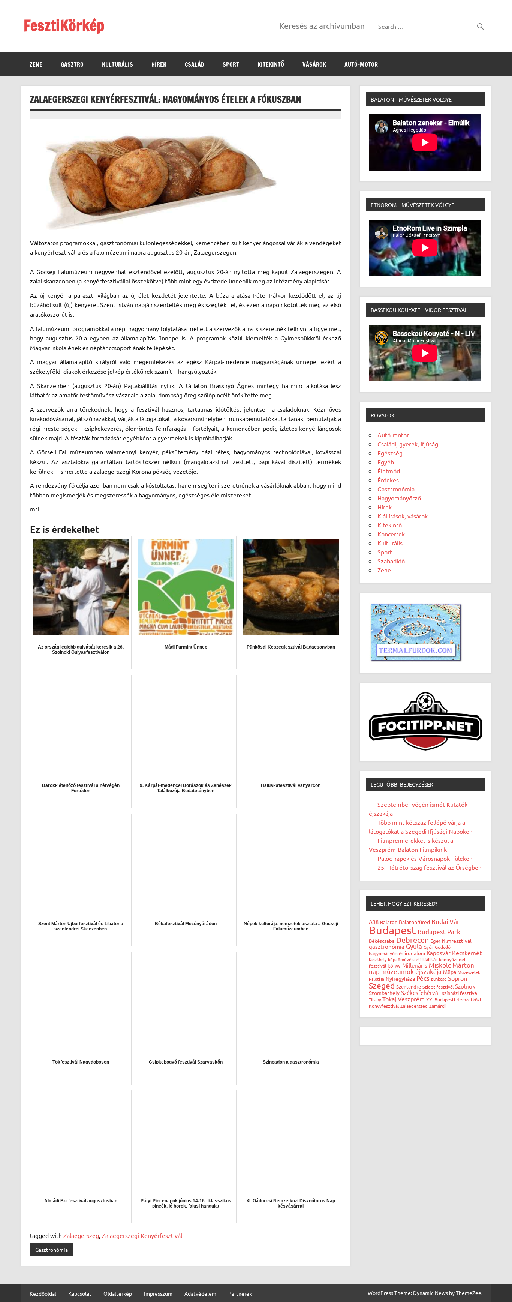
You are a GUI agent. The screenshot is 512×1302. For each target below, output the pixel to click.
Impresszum (158, 1293)
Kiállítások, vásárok (402, 516)
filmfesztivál (457, 940)
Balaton (388, 922)
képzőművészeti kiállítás (412, 959)
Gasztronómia (51, 1249)
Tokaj (389, 998)
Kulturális (117, 64)
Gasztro (72, 64)
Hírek (158, 64)
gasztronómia (386, 946)
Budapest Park (439, 931)
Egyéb (385, 462)
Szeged (382, 985)
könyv (394, 965)
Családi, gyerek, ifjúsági (408, 444)
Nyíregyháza (400, 978)
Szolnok (465, 986)
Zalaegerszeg (81, 1235)
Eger (435, 941)
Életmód (388, 471)
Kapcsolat (79, 1293)
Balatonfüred (414, 921)
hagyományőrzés (386, 953)
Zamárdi (437, 1006)
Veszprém (411, 998)
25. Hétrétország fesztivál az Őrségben (429, 867)
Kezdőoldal (43, 1293)
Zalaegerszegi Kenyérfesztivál (142, 1235)
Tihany (375, 999)
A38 (374, 921)
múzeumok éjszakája (411, 971)
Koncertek (391, 534)
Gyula (414, 946)
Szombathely (384, 992)
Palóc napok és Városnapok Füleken (425, 858)
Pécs (423, 978)
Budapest (392, 930)
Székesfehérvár (420, 992)
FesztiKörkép (64, 25)
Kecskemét (467, 952)
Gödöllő (443, 947)
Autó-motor (361, 64)
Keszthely (377, 959)
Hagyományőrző (399, 498)
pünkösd (438, 979)
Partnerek (240, 1293)
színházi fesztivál (460, 993)
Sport (231, 64)
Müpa (449, 971)
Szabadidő (391, 561)
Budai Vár (445, 921)
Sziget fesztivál (438, 987)
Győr (428, 947)
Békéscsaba (382, 941)
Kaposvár (439, 952)
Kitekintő (270, 64)
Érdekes (388, 480)
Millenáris (414, 965)
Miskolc (440, 965)
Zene (36, 64)
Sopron (457, 978)
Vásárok (314, 64)
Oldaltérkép (117, 1293)
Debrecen (412, 939)
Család (194, 64)
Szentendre (408, 986)
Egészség (390, 453)
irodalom (415, 953)
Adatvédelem (200, 1293)
